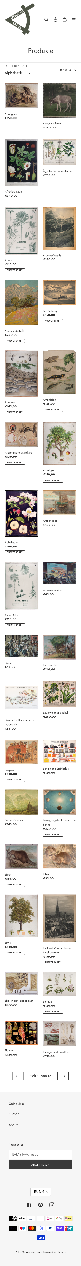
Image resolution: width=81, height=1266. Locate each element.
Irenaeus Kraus (33, 1252)
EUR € (39, 1191)
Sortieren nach (16, 66)
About (13, 1125)
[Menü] (73, 19)
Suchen (14, 1114)
